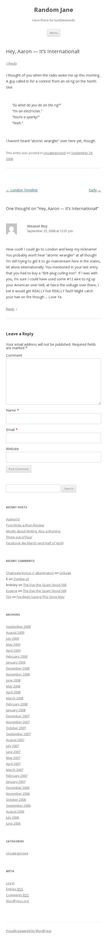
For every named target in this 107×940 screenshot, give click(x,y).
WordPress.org (17, 901)
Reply (10, 309)
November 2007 (18, 722)
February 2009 (16, 656)
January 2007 (15, 781)
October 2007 (16, 728)
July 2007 (12, 746)
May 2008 (13, 686)
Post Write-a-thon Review (25, 525)
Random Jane (53, 10)
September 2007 (18, 734)
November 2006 (18, 793)
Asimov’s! (13, 519)
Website (12, 448)
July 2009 (12, 638)
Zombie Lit (21, 579)
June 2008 (13, 680)
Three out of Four (19, 537)
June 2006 (13, 823)
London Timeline (22, 190)
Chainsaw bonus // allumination (30, 573)
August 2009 (15, 632)
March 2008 (14, 698)
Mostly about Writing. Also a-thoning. (33, 531)
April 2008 (13, 692)
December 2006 (17, 787)
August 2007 (15, 740)
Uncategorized (55, 153)
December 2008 (17, 668)
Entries (14, 889)
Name (12, 410)
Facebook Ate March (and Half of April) (34, 543)
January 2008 (15, 710)
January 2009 (15, 662)
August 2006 (15, 811)
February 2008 (16, 704)
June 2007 (13, 752)
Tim (8, 597)
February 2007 (16, 775)
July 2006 (12, 817)
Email (12, 429)
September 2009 (18, 626)
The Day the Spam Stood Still (44, 585)
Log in (10, 883)
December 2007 (17, 716)
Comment (14, 355)
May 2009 (13, 644)
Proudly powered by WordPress (28, 931)
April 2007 (13, 764)
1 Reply (11, 63)
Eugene (11, 591)
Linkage (65, 573)
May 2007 (13, 758)
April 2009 (13, 650)
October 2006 (16, 799)
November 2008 (18, 674)
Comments (17, 895)
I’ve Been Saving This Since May (40, 597)
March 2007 (14, 770)
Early (95, 190)
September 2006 (18, 805)
